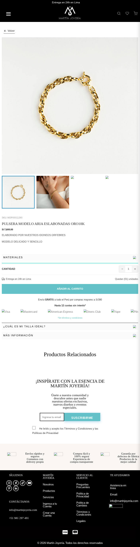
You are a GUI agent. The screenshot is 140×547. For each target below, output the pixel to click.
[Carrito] (135, 13)
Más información (18, 335)
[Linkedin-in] (16, 488)
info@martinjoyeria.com (124, 500)
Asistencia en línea (118, 487)
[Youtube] (29, 483)
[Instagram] (9, 483)
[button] (7, 14)
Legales (81, 521)
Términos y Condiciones (83, 513)
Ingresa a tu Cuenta (50, 505)
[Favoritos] (127, 13)
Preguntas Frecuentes (83, 486)
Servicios (48, 497)
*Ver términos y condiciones (70, 318)
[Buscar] (118, 13)
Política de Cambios (82, 504)
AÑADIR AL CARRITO (70, 288)
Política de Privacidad (82, 495)
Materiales (13, 257)
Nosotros (48, 484)
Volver (11, 30)
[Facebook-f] (16, 483)
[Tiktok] (22, 483)
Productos (49, 490)
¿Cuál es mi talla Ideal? (24, 326)
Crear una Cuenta (49, 514)
